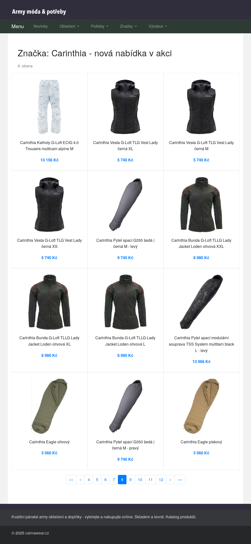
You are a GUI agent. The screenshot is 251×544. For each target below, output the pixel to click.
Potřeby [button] (98, 26)
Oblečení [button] (68, 26)
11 (150, 479)
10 (140, 479)
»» (180, 479)
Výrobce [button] (156, 26)
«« (71, 479)
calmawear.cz (37, 533)
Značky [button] (127, 26)
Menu (18, 26)
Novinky (41, 26)
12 (161, 479)
